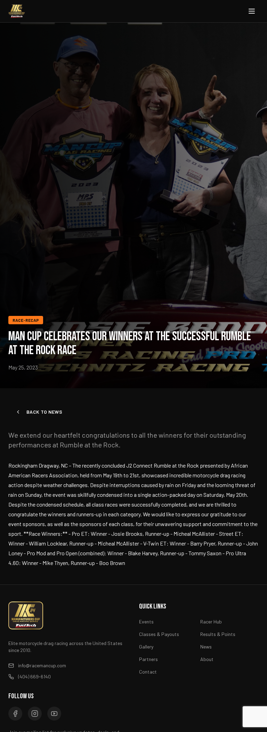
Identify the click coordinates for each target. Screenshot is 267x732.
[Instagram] (35, 714)
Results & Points (217, 634)
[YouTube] (54, 714)
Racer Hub (211, 621)
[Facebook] (15, 714)
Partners (148, 659)
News (206, 647)
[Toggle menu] (252, 11)
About (206, 659)
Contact (148, 672)
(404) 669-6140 (34, 676)
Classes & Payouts (159, 634)
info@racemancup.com (42, 665)
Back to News (44, 412)
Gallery (146, 647)
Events (146, 621)
